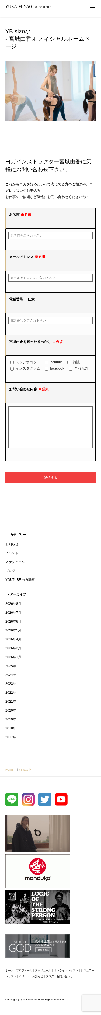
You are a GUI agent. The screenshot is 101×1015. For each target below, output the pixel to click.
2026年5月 (13, 630)
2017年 (10, 737)
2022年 (10, 693)
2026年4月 (13, 639)
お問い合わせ (65, 976)
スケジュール (15, 562)
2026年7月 (13, 612)
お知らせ (11, 544)
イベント (11, 553)
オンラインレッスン (66, 970)
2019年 (10, 719)
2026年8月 (13, 604)
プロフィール (24, 970)
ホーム (9, 970)
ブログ (10, 571)
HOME (9, 769)
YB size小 (25, 769)
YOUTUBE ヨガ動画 (20, 580)
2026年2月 (13, 648)
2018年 (10, 728)
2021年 (10, 701)
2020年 (10, 710)
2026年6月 (13, 621)
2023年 (10, 684)
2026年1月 (13, 657)
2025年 (10, 666)
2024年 (10, 675)
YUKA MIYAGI (28, 6)
